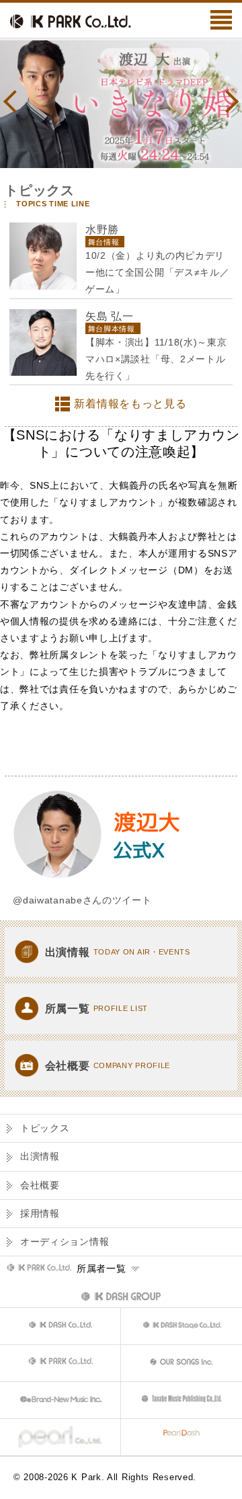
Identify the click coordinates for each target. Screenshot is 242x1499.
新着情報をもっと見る (130, 403)
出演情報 (40, 1156)
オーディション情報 (64, 1241)
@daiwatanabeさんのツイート (82, 900)
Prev (14, 101)
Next (227, 101)
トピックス (45, 1128)
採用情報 (40, 1213)
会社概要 (40, 1185)
